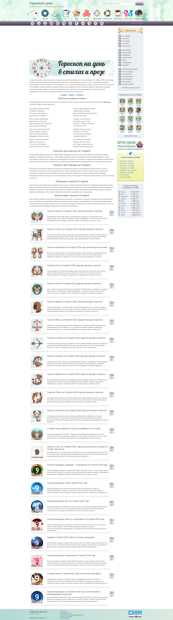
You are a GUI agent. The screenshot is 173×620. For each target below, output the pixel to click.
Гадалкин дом (40, 3)
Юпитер (123, 203)
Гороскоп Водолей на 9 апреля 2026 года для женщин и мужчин (76, 374)
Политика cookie (66, 617)
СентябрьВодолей (130, 132)
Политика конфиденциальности (72, 615)
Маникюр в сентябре (127, 168)
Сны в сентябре (125, 177)
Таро (76, 18)
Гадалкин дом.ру (38, 611)
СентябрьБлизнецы (138, 105)
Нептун (123, 210)
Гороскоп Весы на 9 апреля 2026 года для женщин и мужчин (75, 320)
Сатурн (123, 206)
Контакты (64, 611)
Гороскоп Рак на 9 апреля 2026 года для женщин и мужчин (74, 265)
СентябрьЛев (130, 114)
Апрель (71, 95)
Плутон (123, 213)
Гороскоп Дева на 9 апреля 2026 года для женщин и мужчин (74, 301)
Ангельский (126, 82)
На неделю (126, 41)
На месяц (125, 44)
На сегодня (126, 36)
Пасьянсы (86, 18)
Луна (122, 194)
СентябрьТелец (130, 105)
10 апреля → (80, 95)
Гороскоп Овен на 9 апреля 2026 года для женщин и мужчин (74, 211)
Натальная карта (107, 18)
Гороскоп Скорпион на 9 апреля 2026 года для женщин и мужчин (77, 410)
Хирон (123, 215)
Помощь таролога (136, 23)
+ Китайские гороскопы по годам (130, 87)
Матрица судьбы (97, 18)
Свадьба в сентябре (126, 172)
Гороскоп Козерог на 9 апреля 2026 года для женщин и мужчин (76, 356)
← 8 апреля (63, 95)
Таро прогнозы (127, 77)
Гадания (35, 18)
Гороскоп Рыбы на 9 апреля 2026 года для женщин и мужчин (75, 392)
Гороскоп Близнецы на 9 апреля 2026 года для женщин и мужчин (77, 247)
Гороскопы (45, 18)
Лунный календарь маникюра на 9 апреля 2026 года (71, 555)
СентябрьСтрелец (138, 123)
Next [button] (145, 13)
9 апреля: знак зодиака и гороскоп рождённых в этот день (74, 428)
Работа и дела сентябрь (128, 170)
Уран (122, 208)
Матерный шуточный (130, 69)
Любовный (126, 55)
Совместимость (128, 18)
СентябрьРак (122, 114)
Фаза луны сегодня (126, 161)
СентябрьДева (138, 114)
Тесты (65, 18)
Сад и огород (124, 175)
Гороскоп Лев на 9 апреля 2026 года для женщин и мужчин (74, 283)
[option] (34, 16)
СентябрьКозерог (122, 132)
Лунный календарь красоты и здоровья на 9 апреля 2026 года (75, 519)
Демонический (127, 84)
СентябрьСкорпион (130, 123)
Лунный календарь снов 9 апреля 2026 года (67, 483)
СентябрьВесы (122, 123)
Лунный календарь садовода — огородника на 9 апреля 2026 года (77, 465)
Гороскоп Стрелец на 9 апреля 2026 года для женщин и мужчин (76, 338)
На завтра (125, 39)
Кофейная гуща (118, 18)
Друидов (125, 65)
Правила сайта (66, 613)
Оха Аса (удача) (127, 72)
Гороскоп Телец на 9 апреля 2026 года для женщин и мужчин (75, 229)
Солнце (123, 192)
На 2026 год (126, 46)
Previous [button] (28, 13)
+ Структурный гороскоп (130, 136)
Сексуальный (127, 79)
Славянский (126, 63)
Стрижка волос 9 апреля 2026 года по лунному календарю (74, 573)
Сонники (55, 18)
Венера (123, 199)
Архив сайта (65, 618)
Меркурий (124, 196)
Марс (122, 201)
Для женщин (126, 53)
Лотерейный (126, 74)
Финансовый (127, 58)
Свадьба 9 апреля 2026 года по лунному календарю (71, 537)
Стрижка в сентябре (127, 166)
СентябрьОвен (122, 105)
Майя (124, 60)
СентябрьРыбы (138, 132)
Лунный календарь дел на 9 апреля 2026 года (68, 501)
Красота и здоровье (127, 163)
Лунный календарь (139, 18)
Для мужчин (126, 50)
